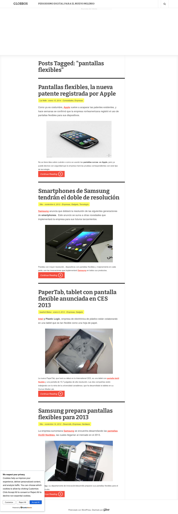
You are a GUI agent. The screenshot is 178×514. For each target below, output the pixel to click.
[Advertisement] (89, 29)
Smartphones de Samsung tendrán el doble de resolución (78, 194)
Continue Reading (48, 174)
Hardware (86, 424)
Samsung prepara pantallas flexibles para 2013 (75, 414)
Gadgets (74, 204)
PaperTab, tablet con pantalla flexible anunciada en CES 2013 (77, 299)
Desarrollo (67, 424)
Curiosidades (68, 100)
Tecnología (83, 204)
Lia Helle (43, 100)
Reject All (22, 502)
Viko (41, 204)
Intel (40, 318)
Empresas (79, 100)
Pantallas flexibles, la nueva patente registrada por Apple (77, 90)
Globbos (20, 3)
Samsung (43, 211)
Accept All (35, 502)
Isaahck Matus (45, 312)
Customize (9, 502)
